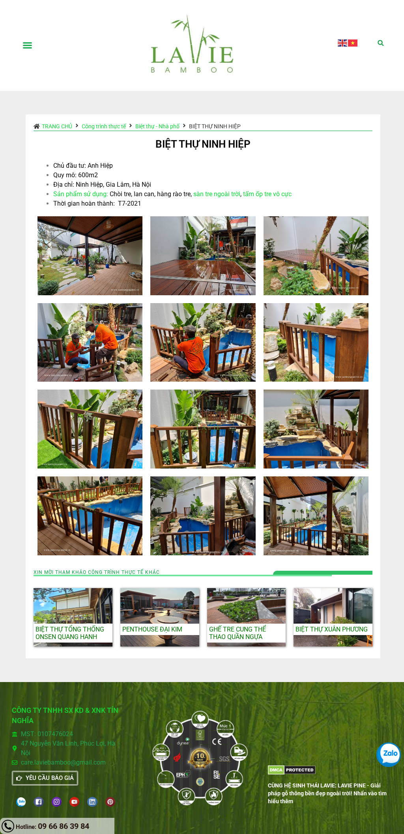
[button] (27, 45)
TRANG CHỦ (57, 126)
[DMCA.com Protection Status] (292, 772)
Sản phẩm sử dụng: (80, 194)
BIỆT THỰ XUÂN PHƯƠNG (332, 629)
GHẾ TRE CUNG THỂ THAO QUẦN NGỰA (237, 633)
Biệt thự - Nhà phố (157, 126)
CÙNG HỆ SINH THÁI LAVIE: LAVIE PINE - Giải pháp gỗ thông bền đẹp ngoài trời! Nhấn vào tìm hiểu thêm (327, 793)
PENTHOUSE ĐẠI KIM (152, 629)
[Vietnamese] (353, 42)
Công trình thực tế (104, 126)
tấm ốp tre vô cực (267, 194)
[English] (343, 42)
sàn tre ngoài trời (216, 194)
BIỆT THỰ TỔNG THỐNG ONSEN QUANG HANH (70, 633)
